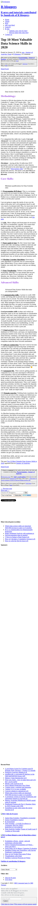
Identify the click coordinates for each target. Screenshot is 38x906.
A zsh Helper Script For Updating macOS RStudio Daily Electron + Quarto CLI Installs (20, 769)
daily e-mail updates (20, 477)
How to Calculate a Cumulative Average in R (20, 539)
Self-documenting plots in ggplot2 (16, 535)
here (17, 61)
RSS (6, 23)
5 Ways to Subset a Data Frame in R (17, 537)
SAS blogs (8, 879)
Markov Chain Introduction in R (16, 778)
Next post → (5, 490)
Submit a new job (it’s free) (18, 31)
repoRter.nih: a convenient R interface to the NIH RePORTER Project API (19, 775)
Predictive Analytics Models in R (16, 772)
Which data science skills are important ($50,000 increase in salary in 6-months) (18, 527)
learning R (13, 478)
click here (24, 64)
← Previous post (6, 488)
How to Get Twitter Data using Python (18, 854)
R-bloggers (22, 59)
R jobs (7, 29)
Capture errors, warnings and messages (18, 787)
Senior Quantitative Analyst (14, 820)
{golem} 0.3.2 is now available (15, 789)
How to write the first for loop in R (16, 541)
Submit (5, 901)
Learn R (8, 27)
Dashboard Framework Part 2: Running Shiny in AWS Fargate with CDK (20, 805)
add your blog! (10, 25)
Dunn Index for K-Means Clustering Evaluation (21, 848)
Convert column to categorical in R (16, 791)
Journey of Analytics (23, 463)
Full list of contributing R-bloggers (13, 861)
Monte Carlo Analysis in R (14, 783)
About (7, 21)
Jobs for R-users (12, 814)
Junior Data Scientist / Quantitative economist (20, 818)
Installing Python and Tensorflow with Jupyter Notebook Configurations (20, 851)
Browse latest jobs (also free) (18, 33)
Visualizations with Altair (13, 856)
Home (7, 19)
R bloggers (17, 54)
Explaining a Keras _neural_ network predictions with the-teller (17, 842)
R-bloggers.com (5, 477)
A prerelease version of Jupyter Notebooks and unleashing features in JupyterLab (20, 797)
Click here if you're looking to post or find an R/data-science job (18, 479)
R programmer (10, 822)
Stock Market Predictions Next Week (17, 785)
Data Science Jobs (17, 169)
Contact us (8, 34)
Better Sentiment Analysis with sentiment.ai (19, 533)
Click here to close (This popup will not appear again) (19, 904)
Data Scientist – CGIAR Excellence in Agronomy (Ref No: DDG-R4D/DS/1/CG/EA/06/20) (18, 825)
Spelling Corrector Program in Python (17, 858)
